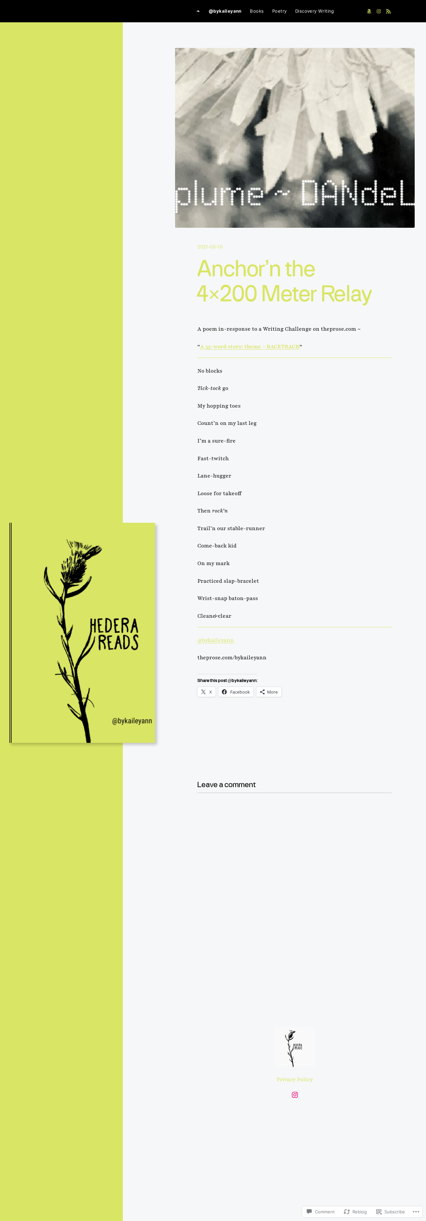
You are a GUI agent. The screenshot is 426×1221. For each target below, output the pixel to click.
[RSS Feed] (388, 11)
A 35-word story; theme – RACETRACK (250, 346)
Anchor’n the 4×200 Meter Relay (284, 282)
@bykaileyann (215, 640)
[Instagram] (378, 11)
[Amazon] (369, 11)
